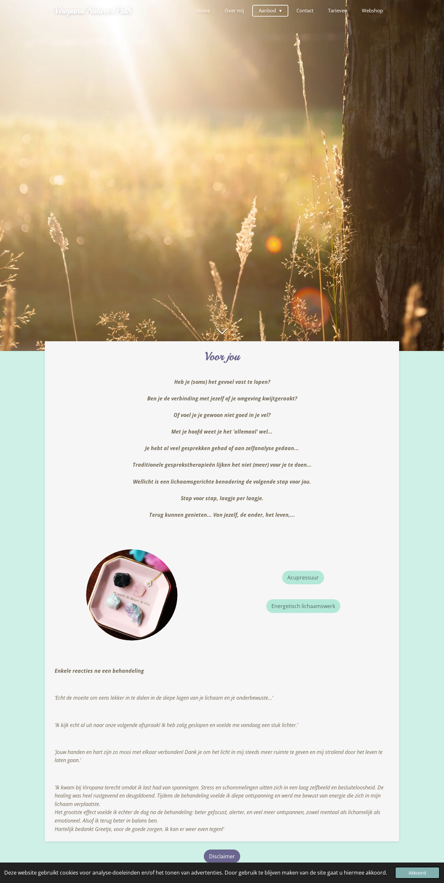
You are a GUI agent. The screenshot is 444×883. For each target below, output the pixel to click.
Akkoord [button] (417, 873)
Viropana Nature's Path (93, 10)
